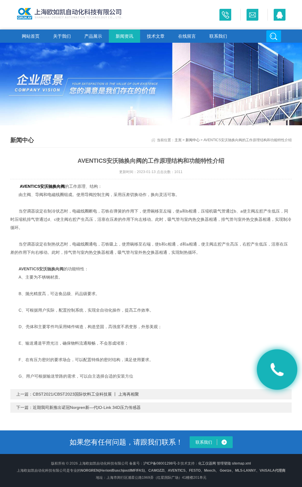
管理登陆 (224, 463)
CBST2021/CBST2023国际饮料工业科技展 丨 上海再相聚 (86, 394)
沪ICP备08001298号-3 (161, 463)
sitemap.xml (241, 463)
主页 (178, 140)
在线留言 (187, 36)
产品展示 (93, 36)
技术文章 (156, 36)
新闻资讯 (124, 36)
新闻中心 (193, 140)
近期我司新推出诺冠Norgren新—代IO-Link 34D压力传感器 (87, 407)
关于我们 (62, 36)
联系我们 (218, 36)
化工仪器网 (207, 463)
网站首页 (31, 36)
